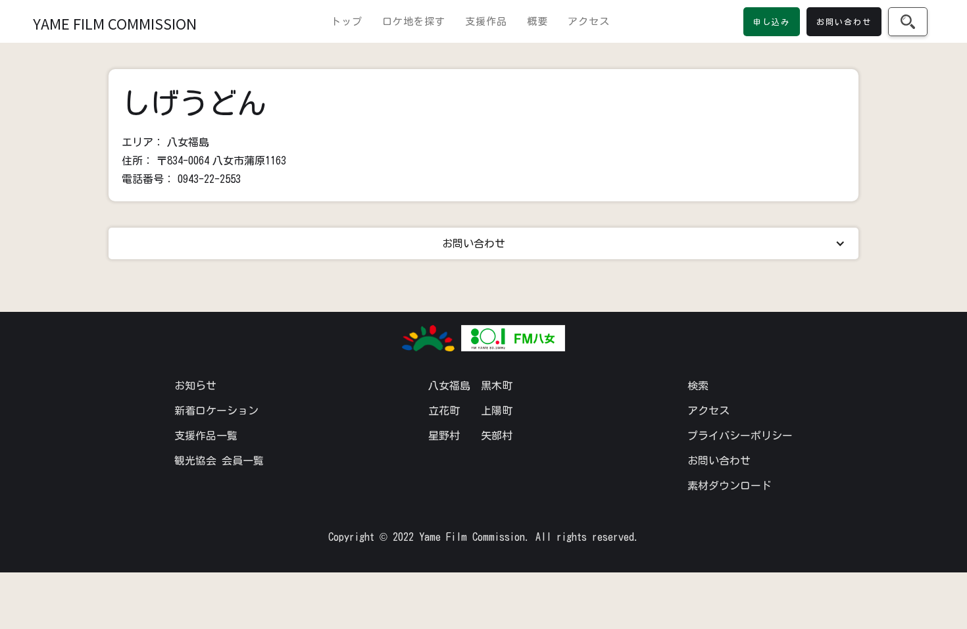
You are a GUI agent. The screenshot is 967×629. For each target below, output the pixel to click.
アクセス (589, 21)
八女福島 (449, 385)
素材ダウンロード (729, 485)
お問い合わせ (719, 460)
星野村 (444, 435)
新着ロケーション (216, 410)
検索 (697, 385)
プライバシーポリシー (740, 435)
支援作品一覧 (205, 435)
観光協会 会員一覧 (219, 460)
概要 (537, 21)
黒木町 (496, 385)
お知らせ (195, 385)
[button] (483, 243)
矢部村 (496, 435)
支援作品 (486, 21)
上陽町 (496, 410)
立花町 (444, 410)
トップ (346, 21)
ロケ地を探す (413, 21)
